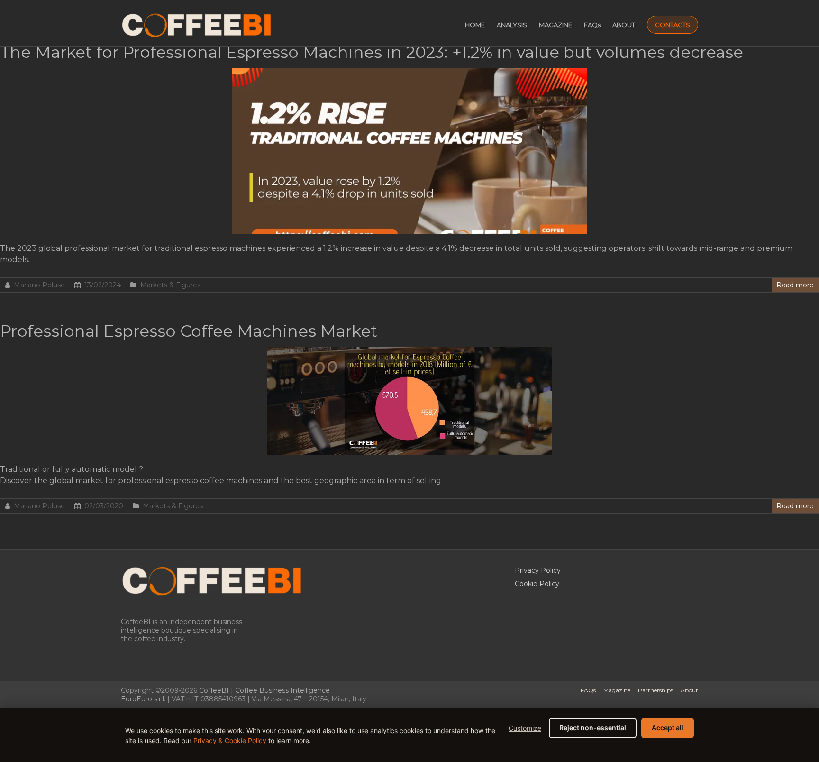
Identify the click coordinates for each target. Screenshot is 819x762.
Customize (525, 728)
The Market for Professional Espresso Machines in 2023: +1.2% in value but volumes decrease (371, 52)
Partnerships (655, 690)
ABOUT (623, 24)
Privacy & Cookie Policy (229, 740)
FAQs (592, 24)
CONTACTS (672, 24)
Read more (795, 285)
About (689, 690)
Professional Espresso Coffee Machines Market (188, 331)
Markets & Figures (170, 285)
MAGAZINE (555, 24)
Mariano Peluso (39, 285)
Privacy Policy (538, 570)
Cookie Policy (537, 583)
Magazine (616, 690)
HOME (475, 24)
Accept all (667, 728)
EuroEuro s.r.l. (143, 699)
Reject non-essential (592, 728)
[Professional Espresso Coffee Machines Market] (409, 351)
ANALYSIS (512, 24)
